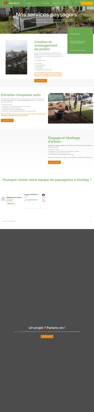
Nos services (37, 3)
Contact (67, 3)
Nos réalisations (46, 3)
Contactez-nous (17, 331)
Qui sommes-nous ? (57, 3)
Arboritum (29, 3)
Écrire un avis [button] (11, 203)
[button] (45, 201)
